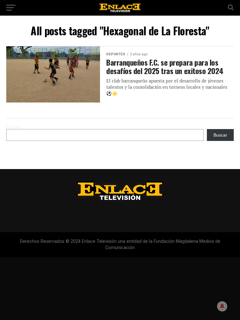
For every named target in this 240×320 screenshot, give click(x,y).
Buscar (13, 126)
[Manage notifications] (222, 306)
